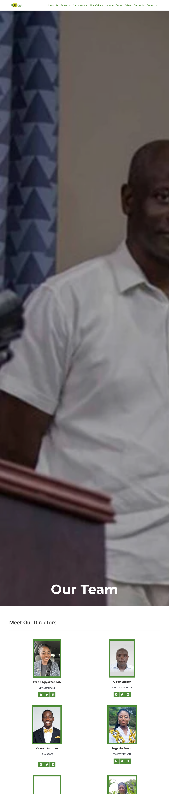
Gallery (128, 5)
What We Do (95, 5)
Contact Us (152, 5)
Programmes (78, 5)
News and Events (114, 5)
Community (139, 5)
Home (51, 5)
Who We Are (61, 5)
